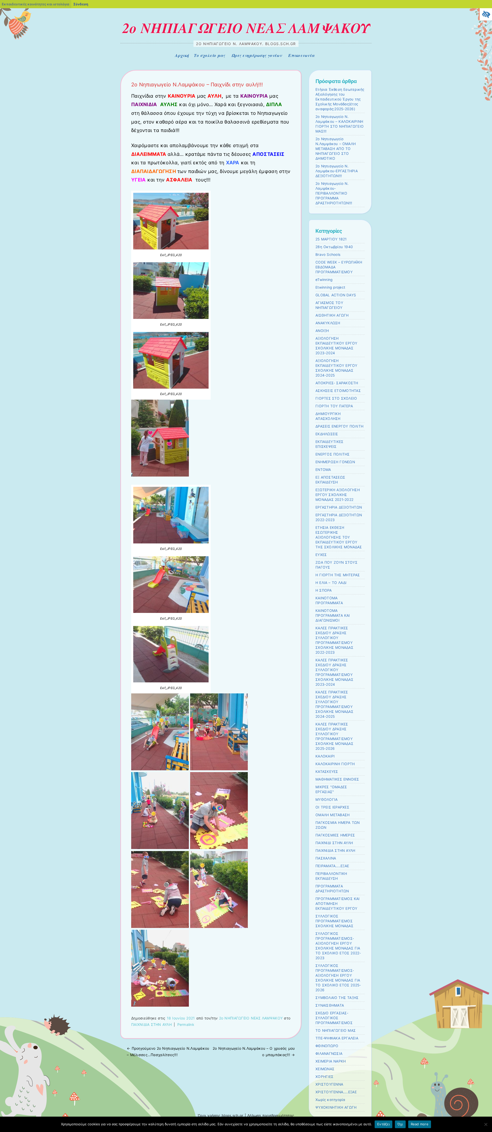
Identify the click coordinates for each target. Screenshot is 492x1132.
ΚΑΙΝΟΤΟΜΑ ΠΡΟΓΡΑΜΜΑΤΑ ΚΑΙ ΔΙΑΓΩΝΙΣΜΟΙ (332, 615)
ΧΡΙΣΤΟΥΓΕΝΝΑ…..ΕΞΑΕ (336, 1092)
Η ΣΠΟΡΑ (323, 590)
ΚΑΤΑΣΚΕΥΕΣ (326, 772)
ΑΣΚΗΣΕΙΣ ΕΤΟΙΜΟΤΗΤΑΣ (338, 391)
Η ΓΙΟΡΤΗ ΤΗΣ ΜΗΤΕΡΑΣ (337, 575)
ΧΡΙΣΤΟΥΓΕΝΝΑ (329, 1084)
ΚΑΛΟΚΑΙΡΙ (325, 756)
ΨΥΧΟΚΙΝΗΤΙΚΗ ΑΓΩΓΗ (335, 1107)
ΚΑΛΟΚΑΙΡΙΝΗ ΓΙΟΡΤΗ (335, 764)
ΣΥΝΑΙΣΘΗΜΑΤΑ (329, 1005)
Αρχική (182, 55)
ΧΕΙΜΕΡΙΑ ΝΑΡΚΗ (330, 1061)
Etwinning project (330, 287)
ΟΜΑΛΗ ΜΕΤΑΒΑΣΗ (332, 815)
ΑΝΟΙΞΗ (322, 331)
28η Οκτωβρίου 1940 (334, 247)
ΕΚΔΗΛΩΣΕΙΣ (326, 434)
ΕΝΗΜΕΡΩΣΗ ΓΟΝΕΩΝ (335, 462)
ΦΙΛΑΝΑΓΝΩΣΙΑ (328, 1054)
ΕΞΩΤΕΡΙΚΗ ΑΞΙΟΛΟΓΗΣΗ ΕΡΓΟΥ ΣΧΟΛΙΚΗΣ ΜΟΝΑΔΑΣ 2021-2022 (337, 495)
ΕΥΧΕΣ (321, 555)
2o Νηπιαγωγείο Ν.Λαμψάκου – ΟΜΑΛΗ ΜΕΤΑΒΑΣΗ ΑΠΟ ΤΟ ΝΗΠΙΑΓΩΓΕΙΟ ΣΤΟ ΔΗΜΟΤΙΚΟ (335, 148)
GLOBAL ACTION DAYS (335, 295)
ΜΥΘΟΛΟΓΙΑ (326, 799)
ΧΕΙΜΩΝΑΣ (324, 1069)
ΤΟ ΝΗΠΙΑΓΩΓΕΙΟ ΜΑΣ (335, 1030)
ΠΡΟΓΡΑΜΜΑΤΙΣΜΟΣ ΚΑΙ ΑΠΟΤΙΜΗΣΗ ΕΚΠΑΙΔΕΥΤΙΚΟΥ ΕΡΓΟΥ (337, 904)
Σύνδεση (80, 4)
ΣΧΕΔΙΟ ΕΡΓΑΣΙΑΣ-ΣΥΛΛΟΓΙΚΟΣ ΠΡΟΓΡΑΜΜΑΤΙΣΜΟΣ (334, 1018)
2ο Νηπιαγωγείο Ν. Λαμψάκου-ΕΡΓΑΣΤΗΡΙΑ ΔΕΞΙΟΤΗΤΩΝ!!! (336, 171)
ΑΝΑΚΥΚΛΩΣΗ (327, 323)
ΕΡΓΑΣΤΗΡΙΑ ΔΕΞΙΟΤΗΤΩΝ (338, 507)
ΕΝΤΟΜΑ (323, 470)
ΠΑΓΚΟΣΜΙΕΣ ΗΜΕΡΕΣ (335, 835)
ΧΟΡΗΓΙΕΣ (324, 1077)
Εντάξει (383, 1124)
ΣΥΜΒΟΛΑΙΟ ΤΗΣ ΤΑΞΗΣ (336, 998)
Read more (419, 1124)
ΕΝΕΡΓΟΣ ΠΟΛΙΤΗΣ (332, 454)
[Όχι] (485, 1124)
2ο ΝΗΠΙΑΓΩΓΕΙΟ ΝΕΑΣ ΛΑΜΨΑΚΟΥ (246, 28)
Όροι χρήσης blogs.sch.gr (220, 1115)
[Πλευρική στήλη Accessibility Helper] (486, 14)
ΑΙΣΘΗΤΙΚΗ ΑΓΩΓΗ (332, 315)
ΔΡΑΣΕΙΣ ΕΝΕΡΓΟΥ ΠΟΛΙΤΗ (339, 426)
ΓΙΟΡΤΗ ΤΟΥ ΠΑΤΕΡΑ (334, 406)
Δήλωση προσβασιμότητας (270, 1115)
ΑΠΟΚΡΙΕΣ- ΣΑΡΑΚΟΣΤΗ (336, 383)
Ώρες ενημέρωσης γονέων (256, 55)
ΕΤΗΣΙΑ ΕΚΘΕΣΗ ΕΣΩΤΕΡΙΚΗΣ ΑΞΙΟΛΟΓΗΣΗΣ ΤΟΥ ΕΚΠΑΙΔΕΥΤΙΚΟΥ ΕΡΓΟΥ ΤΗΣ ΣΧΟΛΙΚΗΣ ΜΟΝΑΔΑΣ (338, 537)
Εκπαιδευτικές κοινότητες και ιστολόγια (35, 4)
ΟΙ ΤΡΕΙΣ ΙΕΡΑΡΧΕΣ (332, 807)
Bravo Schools (327, 254)
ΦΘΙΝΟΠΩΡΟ (326, 1046)
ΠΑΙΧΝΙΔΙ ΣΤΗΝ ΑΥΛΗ (334, 843)
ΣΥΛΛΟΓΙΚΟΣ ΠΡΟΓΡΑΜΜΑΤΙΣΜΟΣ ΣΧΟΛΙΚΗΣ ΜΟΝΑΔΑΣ (334, 921)
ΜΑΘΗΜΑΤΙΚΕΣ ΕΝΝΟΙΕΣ (337, 779)
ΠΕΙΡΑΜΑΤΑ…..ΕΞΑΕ (332, 866)
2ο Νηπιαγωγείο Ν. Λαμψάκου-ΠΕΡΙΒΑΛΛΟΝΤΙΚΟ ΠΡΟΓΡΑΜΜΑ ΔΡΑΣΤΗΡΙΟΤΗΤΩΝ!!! (333, 193)
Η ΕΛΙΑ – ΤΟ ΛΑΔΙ (330, 583)
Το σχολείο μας (209, 55)
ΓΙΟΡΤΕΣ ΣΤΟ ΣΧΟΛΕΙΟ (336, 398)
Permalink (185, 1024)
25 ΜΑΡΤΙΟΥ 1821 (330, 239)
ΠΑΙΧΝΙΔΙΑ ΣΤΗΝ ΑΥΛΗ (151, 1024)
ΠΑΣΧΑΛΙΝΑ (325, 858)
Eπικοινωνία (301, 55)
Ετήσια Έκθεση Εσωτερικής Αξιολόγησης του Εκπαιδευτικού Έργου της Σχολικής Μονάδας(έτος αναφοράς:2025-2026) (339, 99)
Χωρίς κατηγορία (330, 1100)
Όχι (400, 1124)
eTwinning (323, 280)
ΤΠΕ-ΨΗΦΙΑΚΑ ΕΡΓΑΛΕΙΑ (336, 1038)
